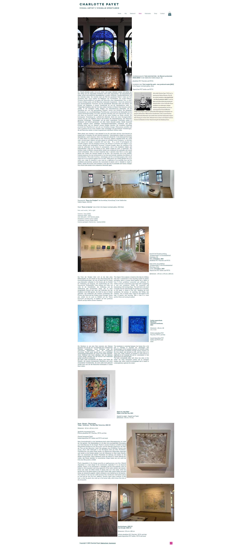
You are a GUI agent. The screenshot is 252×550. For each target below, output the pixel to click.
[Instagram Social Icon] (171, 543)
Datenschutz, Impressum (108, 543)
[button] (169, 14)
